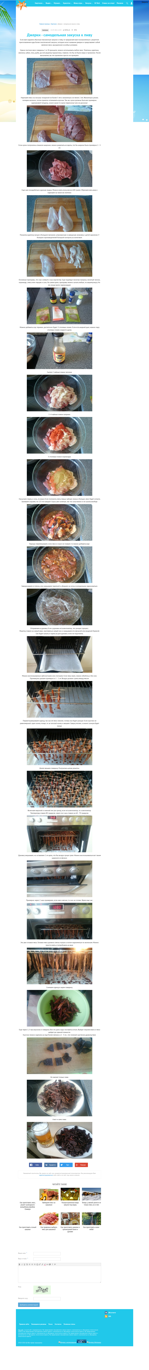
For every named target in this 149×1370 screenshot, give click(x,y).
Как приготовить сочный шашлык (27, 1228)
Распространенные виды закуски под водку (70, 1203)
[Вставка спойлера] (55, 1264)
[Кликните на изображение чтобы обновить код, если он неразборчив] (42, 1294)
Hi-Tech (97, 3)
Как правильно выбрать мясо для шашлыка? (49, 1228)
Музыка (57, 3)
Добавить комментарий (29, 1305)
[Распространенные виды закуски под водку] (70, 1194)
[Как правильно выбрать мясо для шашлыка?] (48, 1218)
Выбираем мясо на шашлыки (48, 1203)
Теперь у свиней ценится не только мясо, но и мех (91, 1203)
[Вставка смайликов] (37, 1264)
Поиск (50, 1324)
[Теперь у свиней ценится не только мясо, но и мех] (91, 1194)
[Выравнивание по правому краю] (34, 1264)
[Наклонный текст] (22, 1264)
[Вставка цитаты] (50, 1264)
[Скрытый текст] (47, 1264)
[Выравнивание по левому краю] (29, 1264)
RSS (110, 1316)
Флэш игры (78, 3)
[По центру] (32, 1264)
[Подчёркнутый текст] (24, 1264)
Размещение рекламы (38, 1324)
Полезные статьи (69, 1324)
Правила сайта (24, 1324)
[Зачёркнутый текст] (27, 1264)
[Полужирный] (19, 1264)
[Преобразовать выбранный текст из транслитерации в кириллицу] (52, 1264)
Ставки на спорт (108, 3)
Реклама (120, 3)
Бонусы (88, 3)
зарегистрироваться (46, 1175)
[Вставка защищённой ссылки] (42, 1264)
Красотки (66, 3)
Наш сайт (20, 1330)
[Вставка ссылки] (40, 1264)
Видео (48, 3)
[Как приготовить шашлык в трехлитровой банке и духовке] (70, 1218)
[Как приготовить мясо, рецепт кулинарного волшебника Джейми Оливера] (27, 1194)
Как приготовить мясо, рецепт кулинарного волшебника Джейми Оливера (27, 1205)
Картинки (38, 3)
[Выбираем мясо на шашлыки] (48, 1194)
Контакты (58, 1324)
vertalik (67, 30)
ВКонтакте (112, 1313)
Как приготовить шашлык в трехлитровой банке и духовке (70, 1229)
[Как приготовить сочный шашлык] (27, 1218)
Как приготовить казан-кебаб (91, 1228)
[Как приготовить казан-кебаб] (91, 1218)
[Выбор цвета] (45, 1264)
